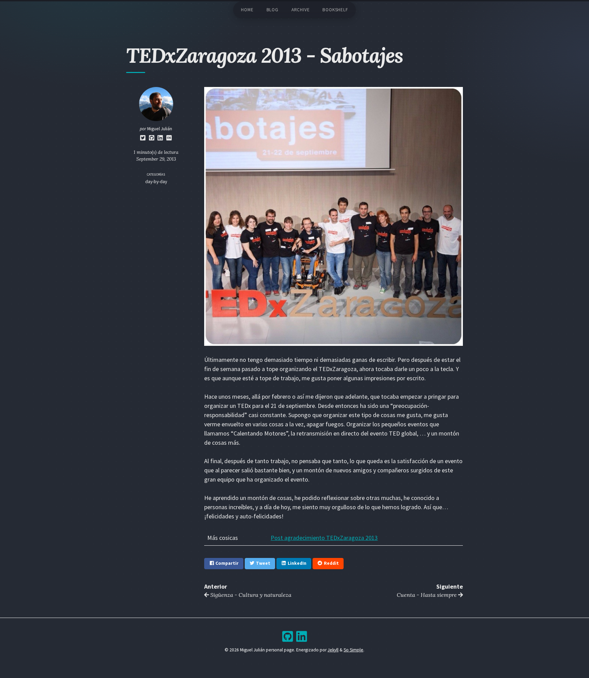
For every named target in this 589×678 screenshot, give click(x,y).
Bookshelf (335, 10)
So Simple (353, 650)
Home (247, 10)
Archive (300, 10)
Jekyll (333, 650)
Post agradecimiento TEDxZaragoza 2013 (324, 538)
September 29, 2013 (156, 159)
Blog (272, 10)
